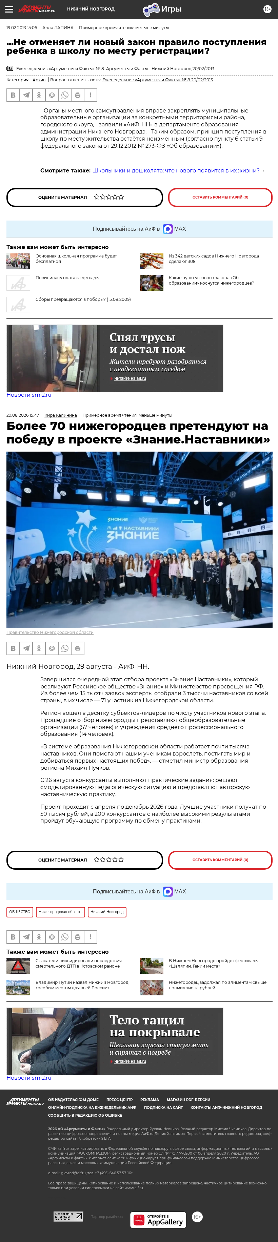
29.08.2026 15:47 (22, 415)
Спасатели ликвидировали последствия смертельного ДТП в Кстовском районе (79, 963)
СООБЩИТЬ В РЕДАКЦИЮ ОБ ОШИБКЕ (85, 1115)
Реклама (149, 1100)
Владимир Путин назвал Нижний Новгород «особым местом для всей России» (82, 985)
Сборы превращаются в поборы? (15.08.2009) (83, 299)
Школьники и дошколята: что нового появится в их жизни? (176, 170)
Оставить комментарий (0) (221, 197)
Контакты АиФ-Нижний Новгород (226, 1107)
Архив (39, 79)
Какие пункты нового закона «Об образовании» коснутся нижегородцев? (211, 280)
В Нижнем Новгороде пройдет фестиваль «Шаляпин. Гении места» (213, 963)
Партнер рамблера (107, 1217)
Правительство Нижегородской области (50, 632)
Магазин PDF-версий (188, 1100)
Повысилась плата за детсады (67, 277)
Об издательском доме (73, 1100)
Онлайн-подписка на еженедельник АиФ (92, 1107)
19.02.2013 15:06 (21, 27)
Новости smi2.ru (29, 395)
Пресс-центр (119, 1100)
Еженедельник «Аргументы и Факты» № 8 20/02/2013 (157, 79)
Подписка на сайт (163, 1107)
